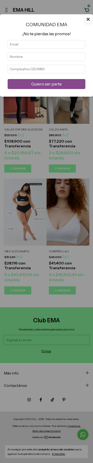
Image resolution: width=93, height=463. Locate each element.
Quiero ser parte (46, 84)
